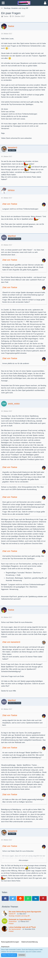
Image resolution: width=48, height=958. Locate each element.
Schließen (22, 955)
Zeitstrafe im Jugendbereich (20, 919)
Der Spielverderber (15, 929)
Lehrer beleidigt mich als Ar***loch (22, 927)
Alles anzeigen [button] (23, 860)
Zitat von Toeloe (9, 204)
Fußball (11, 923)
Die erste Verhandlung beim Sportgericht (25, 912)
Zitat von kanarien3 (11, 642)
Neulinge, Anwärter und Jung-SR (19, 916)
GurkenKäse (13, 921)
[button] (3, 3)
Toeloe (5, 16)
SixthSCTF (12, 914)
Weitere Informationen (9, 955)
